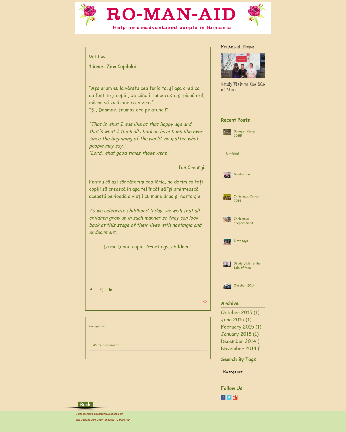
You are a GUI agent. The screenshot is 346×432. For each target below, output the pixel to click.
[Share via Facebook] (91, 290)
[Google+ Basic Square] (235, 397)
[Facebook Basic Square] (223, 397)
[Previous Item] (227, 66)
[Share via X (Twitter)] (101, 290)
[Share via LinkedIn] (111, 290)
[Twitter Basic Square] (229, 397)
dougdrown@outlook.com (108, 414)
